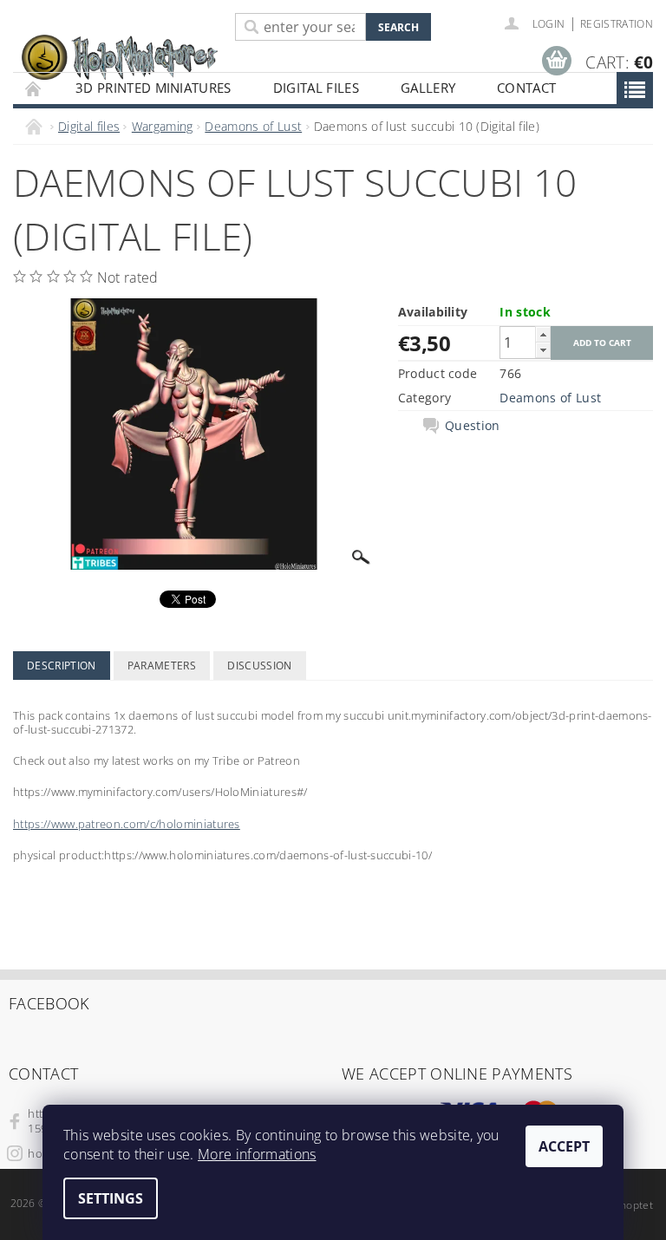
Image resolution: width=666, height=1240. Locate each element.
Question (472, 426)
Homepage (34, 88)
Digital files (316, 87)
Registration (616, 23)
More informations (257, 1154)
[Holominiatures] (120, 56)
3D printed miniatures (153, 87)
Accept (564, 1146)
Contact (526, 87)
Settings (110, 1198)
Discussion (259, 665)
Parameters (161, 665)
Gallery (428, 87)
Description (61, 665)
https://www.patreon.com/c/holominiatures (126, 824)
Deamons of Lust (550, 397)
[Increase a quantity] (543, 334)
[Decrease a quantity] (543, 350)
